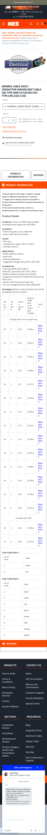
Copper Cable (32, 741)
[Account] (37, 24)
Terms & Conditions (7, 680)
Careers (6, 700)
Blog (28, 724)
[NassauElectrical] (12, 24)
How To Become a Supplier (34, 759)
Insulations (7, 733)
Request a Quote (40, 329)
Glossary (30, 746)
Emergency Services (7, 694)
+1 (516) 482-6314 (24, 16)
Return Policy (8, 687)
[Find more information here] (23, 799)
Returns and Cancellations (32, 686)
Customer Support (35, 692)
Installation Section (8, 726)
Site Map (30, 752)
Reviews (39, 175)
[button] (3, 24)
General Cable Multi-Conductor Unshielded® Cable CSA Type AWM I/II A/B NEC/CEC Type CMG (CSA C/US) (22, 35)
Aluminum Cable (34, 735)
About (29, 673)
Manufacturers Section (9, 740)
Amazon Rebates (10, 706)
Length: (6, 114)
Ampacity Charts (34, 730)
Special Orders (33, 703)
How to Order (8, 673)
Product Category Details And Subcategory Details (10, 751)
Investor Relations (35, 698)
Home (4, 33)
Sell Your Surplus (34, 678)
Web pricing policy (9, 127)
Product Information (16, 175)
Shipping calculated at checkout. (14, 131)
